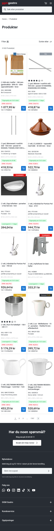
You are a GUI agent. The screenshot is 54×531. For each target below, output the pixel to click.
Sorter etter (43, 41)
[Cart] (45, 3)
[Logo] (9, 3)
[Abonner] (49, 471)
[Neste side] (38, 418)
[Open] (50, 3)
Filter (4, 41)
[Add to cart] (23, 108)
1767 (32, 418)
